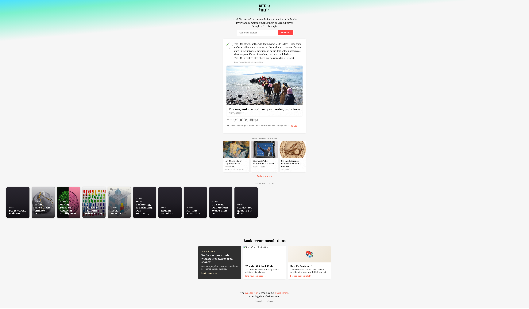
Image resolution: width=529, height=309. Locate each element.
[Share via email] (256, 120)
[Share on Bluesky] (241, 120)
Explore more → (264, 176)
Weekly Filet (251, 293)
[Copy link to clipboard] (236, 120)
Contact (270, 301)
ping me (294, 126)
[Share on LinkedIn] (251, 120)
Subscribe (259, 301)
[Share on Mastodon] (246, 120)
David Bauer (281, 293)
